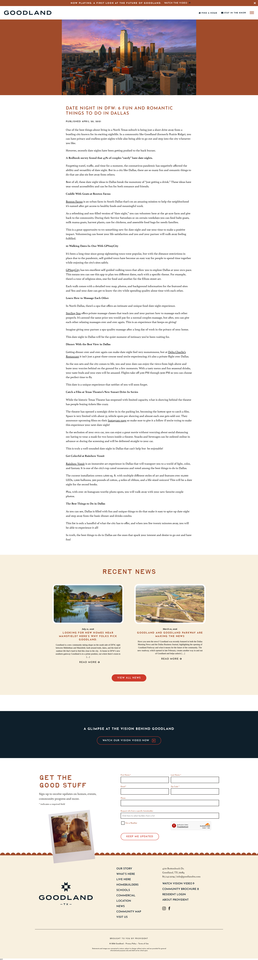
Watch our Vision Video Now (126, 740)
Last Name (176, 775)
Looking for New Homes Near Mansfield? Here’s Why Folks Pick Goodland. (88, 636)
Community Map (128, 911)
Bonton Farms (74, 201)
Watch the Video (175, 3)
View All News (129, 678)
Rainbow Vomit (75, 463)
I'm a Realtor (131, 823)
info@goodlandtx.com (188, 876)
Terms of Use (143, 944)
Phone (123, 798)
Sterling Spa (73, 313)
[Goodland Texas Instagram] (164, 908)
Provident (141, 938)
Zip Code (175, 786)
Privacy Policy (131, 944)
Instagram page (117, 420)
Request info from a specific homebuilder (137, 811)
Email (123, 786)
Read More (88, 662)
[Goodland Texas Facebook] (169, 908)
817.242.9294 (168, 876)
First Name (126, 775)
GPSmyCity (73, 269)
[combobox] (170, 816)
